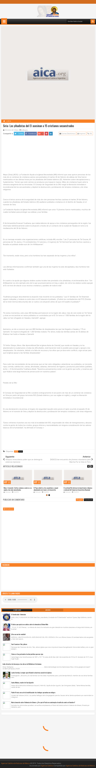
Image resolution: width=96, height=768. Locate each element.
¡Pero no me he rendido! (18, 634)
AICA (16, 451)
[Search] (93, 21)
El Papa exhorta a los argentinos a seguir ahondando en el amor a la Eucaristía (46, 489)
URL (90, 134)
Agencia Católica (47, 766)
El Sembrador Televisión (18, 614)
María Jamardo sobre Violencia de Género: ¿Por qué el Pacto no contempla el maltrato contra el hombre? (43, 702)
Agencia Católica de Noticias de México (15, 763)
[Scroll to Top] (92, 764)
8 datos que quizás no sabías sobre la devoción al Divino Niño (29, 624)
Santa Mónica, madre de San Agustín (22, 682)
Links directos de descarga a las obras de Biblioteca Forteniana (21, 664)
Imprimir (82, 134)
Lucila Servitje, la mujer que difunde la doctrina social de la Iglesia (31, 672)
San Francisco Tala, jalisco (19, 644)
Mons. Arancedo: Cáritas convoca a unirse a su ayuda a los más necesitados (18, 489)
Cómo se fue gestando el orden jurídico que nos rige (27, 654)
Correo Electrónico (68, 134)
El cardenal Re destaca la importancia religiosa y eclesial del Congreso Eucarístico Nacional (78, 489)
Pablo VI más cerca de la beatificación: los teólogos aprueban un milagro (33, 692)
